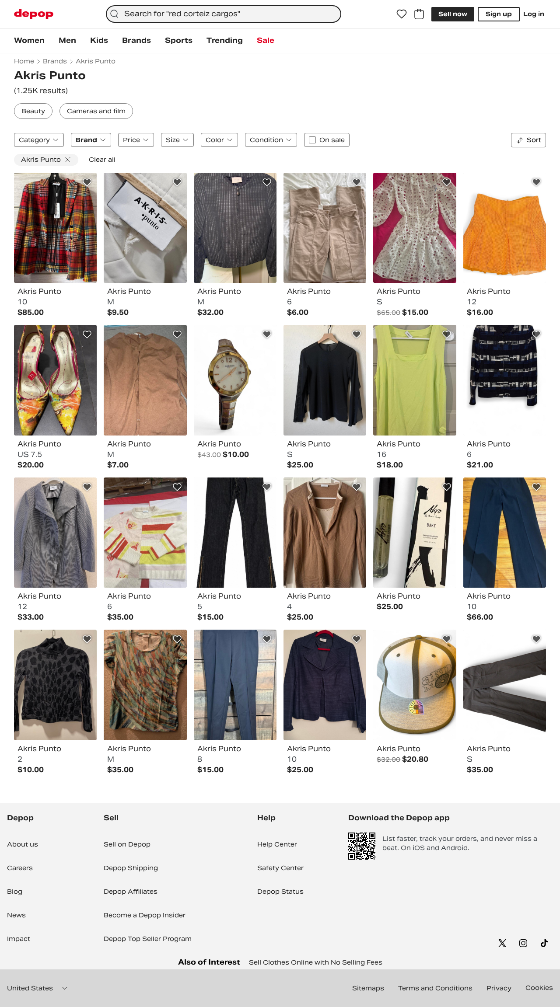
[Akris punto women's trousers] (235, 685)
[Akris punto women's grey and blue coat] (55, 532)
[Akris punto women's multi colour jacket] (55, 228)
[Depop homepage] (33, 14)
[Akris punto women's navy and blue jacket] (325, 685)
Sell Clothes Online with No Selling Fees (315, 962)
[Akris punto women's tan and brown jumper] (325, 532)
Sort (534, 140)
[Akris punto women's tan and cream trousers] (325, 228)
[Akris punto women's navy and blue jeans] (235, 532)
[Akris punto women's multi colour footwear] (55, 380)
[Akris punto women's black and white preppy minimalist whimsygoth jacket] (235, 228)
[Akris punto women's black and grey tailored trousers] (504, 685)
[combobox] (223, 14)
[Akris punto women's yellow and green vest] (414, 380)
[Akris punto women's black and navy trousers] (504, 532)
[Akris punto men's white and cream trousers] (145, 228)
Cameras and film (96, 111)
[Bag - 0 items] (419, 14)
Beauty (33, 111)
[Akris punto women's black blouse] (325, 380)
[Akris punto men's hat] (414, 685)
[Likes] (401, 14)
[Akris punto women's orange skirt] (504, 228)
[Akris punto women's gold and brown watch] (235, 380)
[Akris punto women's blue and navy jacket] (504, 380)
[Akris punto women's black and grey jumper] (55, 685)
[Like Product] (87, 182)
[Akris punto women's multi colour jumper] (145, 532)
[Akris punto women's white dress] (414, 228)
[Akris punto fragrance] (414, 532)
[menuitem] (29, 40)
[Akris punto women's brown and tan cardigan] (145, 380)
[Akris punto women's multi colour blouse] (145, 685)
